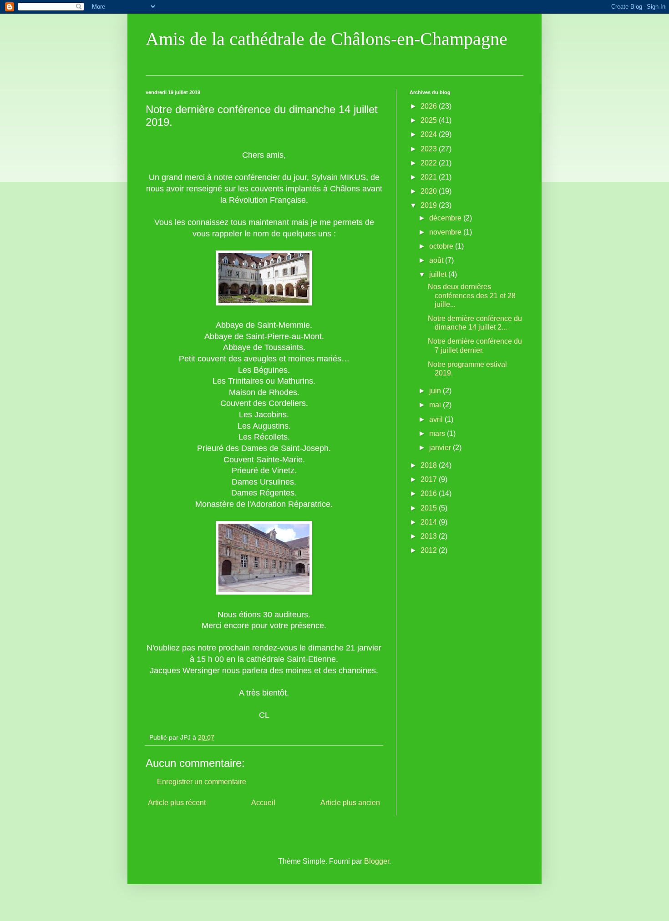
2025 (430, 120)
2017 (430, 479)
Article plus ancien (350, 802)
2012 (430, 550)
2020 (430, 191)
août (437, 260)
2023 (430, 149)
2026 (430, 106)
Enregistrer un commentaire (201, 782)
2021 (430, 177)
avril (437, 419)
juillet (438, 274)
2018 (430, 465)
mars (438, 433)
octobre (442, 246)
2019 (430, 205)
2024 (430, 134)
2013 (430, 536)
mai (436, 405)
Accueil (263, 802)
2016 (430, 493)
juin (436, 391)
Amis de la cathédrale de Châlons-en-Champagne (326, 39)
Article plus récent (177, 802)
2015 (430, 508)
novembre (446, 232)
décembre (446, 218)
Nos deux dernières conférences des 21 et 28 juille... (472, 295)
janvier (441, 447)
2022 (430, 163)
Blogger (376, 861)
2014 (430, 522)
